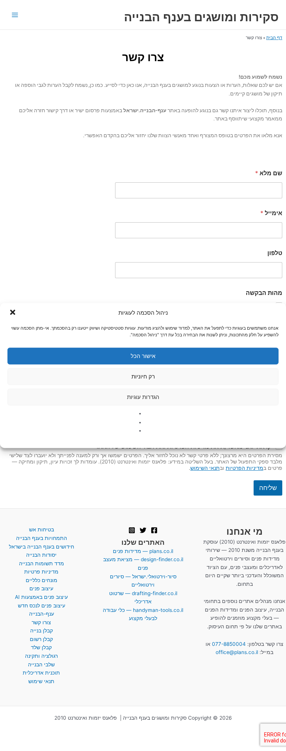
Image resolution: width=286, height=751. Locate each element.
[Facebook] (154, 530)
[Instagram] (131, 530)
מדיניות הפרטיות (244, 468)
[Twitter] (143, 530)
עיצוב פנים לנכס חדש (41, 606)
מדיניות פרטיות (41, 572)
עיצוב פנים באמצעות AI (41, 597)
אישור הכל (143, 355)
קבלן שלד (41, 647)
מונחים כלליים (41, 580)
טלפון (274, 253)
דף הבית (274, 37)
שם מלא (268, 173)
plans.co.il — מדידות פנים (143, 551)
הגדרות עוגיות (143, 396)
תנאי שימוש (41, 681)
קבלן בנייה (41, 631)
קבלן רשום (41, 639)
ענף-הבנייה (41, 614)
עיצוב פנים (41, 588)
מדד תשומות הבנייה (41, 563)
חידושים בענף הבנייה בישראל (41, 547)
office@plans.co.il (237, 652)
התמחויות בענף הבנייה (41, 538)
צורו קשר (41, 622)
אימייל (271, 213)
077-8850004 (229, 644)
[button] (11, 312)
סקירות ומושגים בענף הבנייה (201, 17)
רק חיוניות (143, 376)
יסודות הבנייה (41, 555)
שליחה (268, 487)
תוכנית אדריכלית (41, 673)
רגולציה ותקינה (41, 656)
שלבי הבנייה (41, 664)
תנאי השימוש (205, 468)
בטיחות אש (41, 529)
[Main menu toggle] (15, 14)
